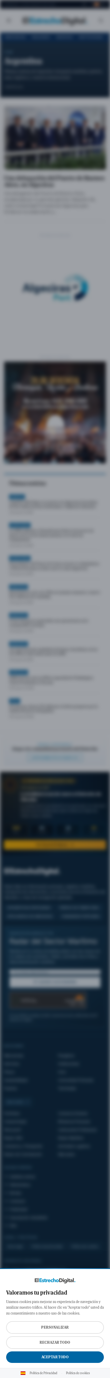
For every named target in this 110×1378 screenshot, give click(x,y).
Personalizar (55, 1327)
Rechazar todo (55, 1342)
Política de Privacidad (43, 1373)
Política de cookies (78, 1373)
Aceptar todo (55, 1357)
